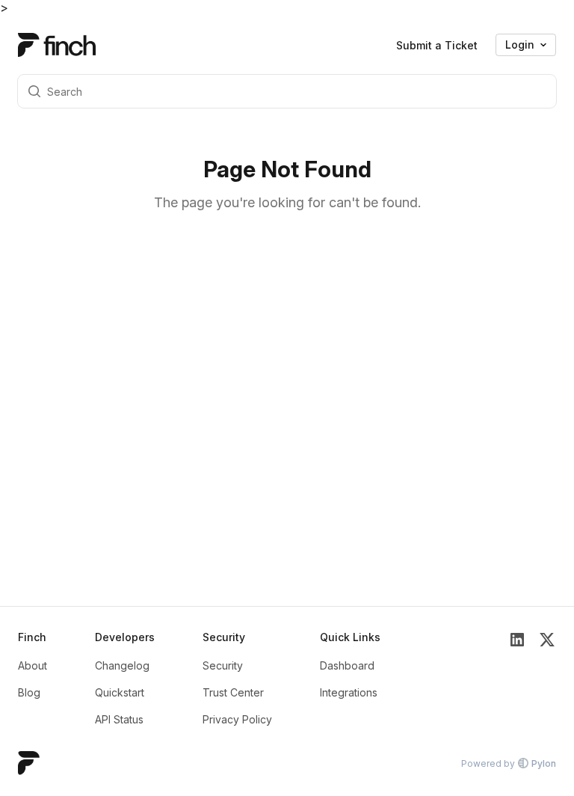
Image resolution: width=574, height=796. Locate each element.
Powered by (508, 763)
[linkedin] (517, 679)
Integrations (348, 692)
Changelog (122, 665)
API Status (119, 719)
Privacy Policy (237, 719)
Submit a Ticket (437, 45)
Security (223, 665)
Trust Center (233, 692)
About (32, 665)
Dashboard (347, 665)
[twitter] (547, 679)
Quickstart (119, 692)
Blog (29, 692)
